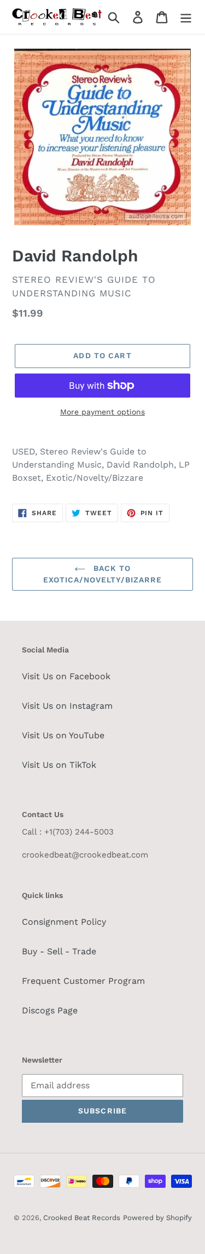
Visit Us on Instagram (67, 706)
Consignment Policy (64, 922)
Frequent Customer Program (83, 981)
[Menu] (186, 17)
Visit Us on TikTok (59, 765)
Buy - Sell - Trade (59, 951)
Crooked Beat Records (81, 1218)
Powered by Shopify (157, 1218)
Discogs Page (50, 1010)
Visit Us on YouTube (63, 735)
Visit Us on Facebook (66, 676)
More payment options (102, 411)
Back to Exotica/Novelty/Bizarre (102, 574)
